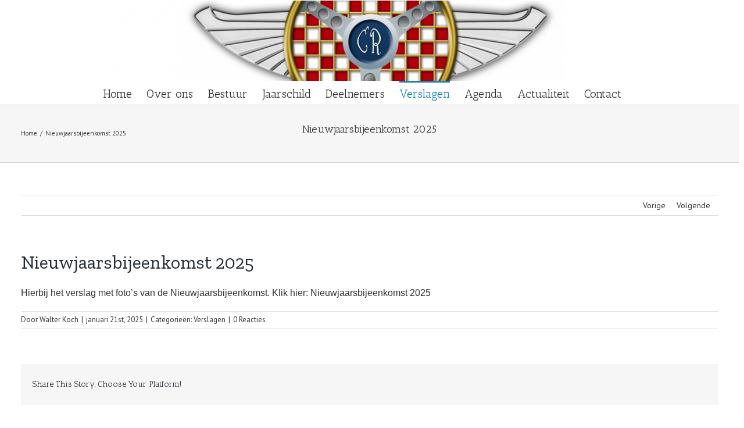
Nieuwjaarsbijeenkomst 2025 (370, 293)
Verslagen (210, 319)
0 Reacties (249, 319)
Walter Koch (59, 319)
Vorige (654, 205)
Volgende (693, 205)
